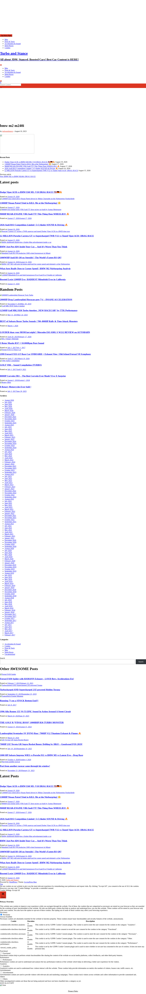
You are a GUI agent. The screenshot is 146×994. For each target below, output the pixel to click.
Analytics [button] (3, 964)
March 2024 (9, 460)
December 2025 (10, 417)
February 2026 (10, 413)
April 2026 (8, 408)
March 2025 (9, 435)
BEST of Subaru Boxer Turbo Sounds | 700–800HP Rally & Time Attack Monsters (39, 321)
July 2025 (8, 427)
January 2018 (9, 612)
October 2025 (9, 421)
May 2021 (8, 530)
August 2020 (9, 548)
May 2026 (8, 406)
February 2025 (10, 437)
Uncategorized (10, 654)
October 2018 (9, 594)
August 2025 (9, 425)
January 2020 (9, 563)
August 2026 (9, 400)
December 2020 (10, 540)
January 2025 (9, 439)
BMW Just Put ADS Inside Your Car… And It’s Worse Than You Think (33, 246)
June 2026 (8, 404)
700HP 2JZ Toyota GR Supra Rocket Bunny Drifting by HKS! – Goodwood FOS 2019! (41, 744)
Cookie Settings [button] (5, 890)
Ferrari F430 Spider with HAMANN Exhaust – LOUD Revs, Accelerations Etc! (37, 679)
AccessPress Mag (30, 882)
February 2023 (10, 487)
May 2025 (8, 431)
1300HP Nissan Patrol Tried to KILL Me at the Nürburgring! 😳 (28, 164)
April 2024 (8, 458)
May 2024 (8, 456)
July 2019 (8, 575)
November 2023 (10, 468)
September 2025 (10, 423)
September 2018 (10, 596)
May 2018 (8, 604)
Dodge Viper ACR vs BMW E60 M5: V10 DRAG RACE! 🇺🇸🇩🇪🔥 (30, 162)
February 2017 (10, 635)
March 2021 (9, 534)
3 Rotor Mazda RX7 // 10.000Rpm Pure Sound (22, 343)
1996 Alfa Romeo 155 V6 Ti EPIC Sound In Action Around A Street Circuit (35, 711)
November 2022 (10, 493)
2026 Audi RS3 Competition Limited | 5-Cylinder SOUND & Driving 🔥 (31, 168)
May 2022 (8, 505)
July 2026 (8, 402)
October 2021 (9, 520)
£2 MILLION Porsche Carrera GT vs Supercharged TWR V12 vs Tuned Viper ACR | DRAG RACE (41, 170)
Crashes (7, 48)
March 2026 (9, 410)
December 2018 (10, 590)
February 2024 (10, 462)
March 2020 (9, 559)
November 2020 (10, 542)
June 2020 (8, 553)
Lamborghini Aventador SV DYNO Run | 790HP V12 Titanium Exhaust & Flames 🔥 (40, 733)
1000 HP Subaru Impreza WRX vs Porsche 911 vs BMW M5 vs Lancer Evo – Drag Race (41, 755)
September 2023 (10, 472)
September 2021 (10, 522)
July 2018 (8, 600)
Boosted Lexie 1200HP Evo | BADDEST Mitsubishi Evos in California (33, 279)
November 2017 (10, 616)
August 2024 (9, 450)
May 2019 (8, 579)
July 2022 (8, 501)
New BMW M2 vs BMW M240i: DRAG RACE (18, 176)
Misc (6, 39)
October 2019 (9, 569)
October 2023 (9, 470)
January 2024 (9, 464)
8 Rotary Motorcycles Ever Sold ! (15, 387)
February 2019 (10, 586)
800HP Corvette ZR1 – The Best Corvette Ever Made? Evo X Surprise (33, 376)
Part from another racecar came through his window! (25, 766)
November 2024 (10, 443)
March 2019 (9, 583)
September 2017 (10, 621)
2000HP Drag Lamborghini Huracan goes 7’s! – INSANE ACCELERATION (36, 299)
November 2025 (10, 419)
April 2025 (8, 433)
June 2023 (8, 478)
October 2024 (9, 445)
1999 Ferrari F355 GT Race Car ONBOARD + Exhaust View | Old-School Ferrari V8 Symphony (45, 354)
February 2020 (10, 561)
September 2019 (10, 571)
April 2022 (8, 507)
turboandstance (7, 131)
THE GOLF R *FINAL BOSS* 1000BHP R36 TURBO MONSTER (32, 722)
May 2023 (8, 480)
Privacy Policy (73, 991)
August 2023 (9, 474)
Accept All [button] (16, 890)
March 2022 (9, 509)
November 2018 (10, 592)
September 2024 (10, 448)
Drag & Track (10, 42)
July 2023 (8, 476)
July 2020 (8, 551)
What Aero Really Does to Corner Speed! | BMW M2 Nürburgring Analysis (35, 268)
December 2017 (10, 614)
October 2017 (9, 618)
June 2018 (8, 602)
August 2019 (9, 573)
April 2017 (8, 631)
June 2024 (8, 454)
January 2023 (9, 489)
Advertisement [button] (5, 970)
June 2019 (8, 577)
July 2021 (8, 526)
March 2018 (9, 608)
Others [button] (2, 977)
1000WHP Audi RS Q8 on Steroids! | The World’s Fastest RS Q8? (30, 257)
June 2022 (8, 503)
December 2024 (10, 441)
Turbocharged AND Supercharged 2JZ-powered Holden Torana (30, 689)
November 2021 (10, 518)
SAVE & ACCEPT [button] (7, 983)
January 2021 (9, 538)
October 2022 (9, 495)
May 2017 (8, 629)
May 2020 (8, 555)
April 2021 (8, 532)
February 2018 (10, 610)
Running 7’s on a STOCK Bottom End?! (19, 700)
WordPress (13, 882)
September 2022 (10, 497)
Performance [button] (4, 957)
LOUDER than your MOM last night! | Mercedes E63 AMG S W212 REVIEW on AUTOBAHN (45, 332)
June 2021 (8, 528)
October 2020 (9, 544)
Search (2, 658)
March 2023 (9, 485)
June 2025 (8, 429)
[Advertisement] (73, 17)
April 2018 (8, 606)
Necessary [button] (3, 912)
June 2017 (8, 627)
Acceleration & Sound (13, 44)
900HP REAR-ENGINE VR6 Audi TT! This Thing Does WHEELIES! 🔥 (32, 166)
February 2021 (10, 536)
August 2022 (9, 499)
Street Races (9, 46)
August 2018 (9, 598)
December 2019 (10, 565)
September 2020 (10, 546)
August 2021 (9, 524)
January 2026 (9, 415)
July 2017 (8, 625)
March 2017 (9, 633)
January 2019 (9, 588)
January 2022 (9, 513)
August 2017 (9, 623)
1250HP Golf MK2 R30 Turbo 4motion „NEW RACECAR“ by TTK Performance (38, 310)
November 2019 (10, 567)
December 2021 (10, 516)
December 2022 (10, 491)
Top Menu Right (6, 35)
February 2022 (10, 511)
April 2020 (8, 557)
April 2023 (8, 483)
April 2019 (8, 581)
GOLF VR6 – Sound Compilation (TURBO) (21, 365)
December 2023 (10, 466)
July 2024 (8, 452)
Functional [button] (4, 951)
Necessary (6, 915)
